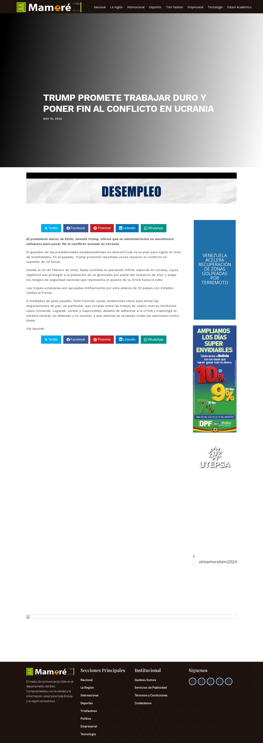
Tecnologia (88, 734)
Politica (86, 718)
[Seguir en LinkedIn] (219, 681)
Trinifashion (89, 711)
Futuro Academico (239, 7)
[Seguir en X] (201, 681)
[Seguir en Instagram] (210, 681)
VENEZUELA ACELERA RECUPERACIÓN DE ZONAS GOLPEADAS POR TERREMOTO (214, 268)
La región (116, 7)
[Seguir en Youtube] (228, 681)
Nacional (100, 7)
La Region (87, 687)
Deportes (155, 7)
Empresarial (195, 7)
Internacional (135, 7)
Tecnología (215, 7)
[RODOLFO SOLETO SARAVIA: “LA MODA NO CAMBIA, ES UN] (215, 587)
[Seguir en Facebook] (192, 681)
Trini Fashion (174, 7)
